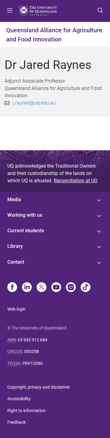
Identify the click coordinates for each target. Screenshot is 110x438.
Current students (25, 230)
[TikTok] (85, 287)
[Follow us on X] (41, 287)
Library (15, 246)
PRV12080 (32, 363)
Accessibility (19, 398)
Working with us (24, 215)
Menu (10, 11)
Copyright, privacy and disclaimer (38, 387)
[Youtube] (56, 287)
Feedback (16, 422)
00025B (31, 351)
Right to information (26, 410)
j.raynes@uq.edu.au (34, 103)
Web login (16, 309)
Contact (15, 262)
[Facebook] (12, 287)
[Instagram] (71, 287)
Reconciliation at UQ (75, 180)
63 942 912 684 (32, 339)
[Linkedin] (27, 287)
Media (14, 199)
